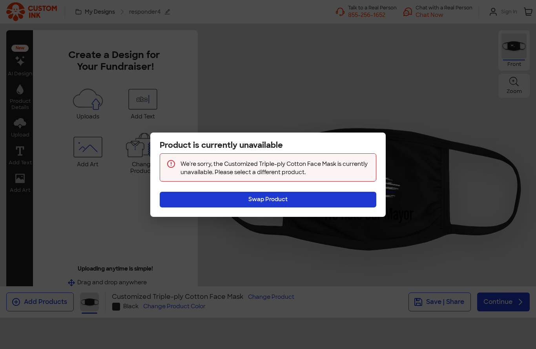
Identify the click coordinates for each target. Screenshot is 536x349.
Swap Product (268, 199)
